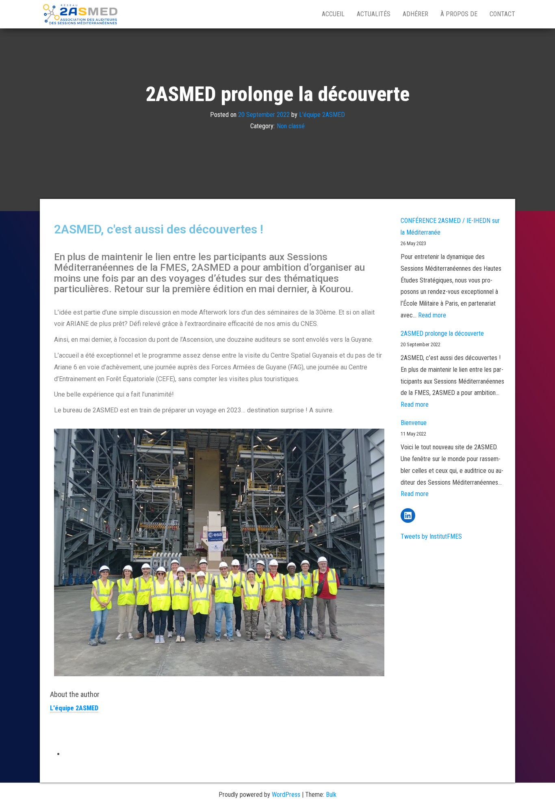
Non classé (291, 126)
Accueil (333, 14)
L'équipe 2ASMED (322, 114)
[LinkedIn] (408, 515)
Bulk (331, 794)
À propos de (458, 14)
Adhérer (415, 14)
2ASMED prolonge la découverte (442, 333)
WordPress (286, 794)
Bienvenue (414, 423)
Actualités (373, 14)
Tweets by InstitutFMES (431, 536)
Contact (502, 14)
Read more (432, 315)
